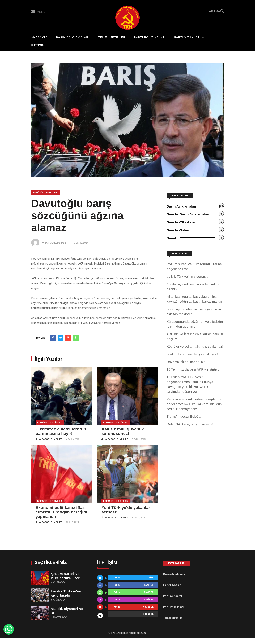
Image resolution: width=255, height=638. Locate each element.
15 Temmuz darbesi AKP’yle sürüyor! (194, 369)
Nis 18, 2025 (72, 522)
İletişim (38, 45)
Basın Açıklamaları (73, 37)
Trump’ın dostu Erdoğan (184, 416)
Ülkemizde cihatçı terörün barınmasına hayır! (61, 431)
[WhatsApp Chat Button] (8, 629)
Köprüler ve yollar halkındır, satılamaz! (195, 346)
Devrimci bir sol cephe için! (186, 362)
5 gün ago (58, 600)
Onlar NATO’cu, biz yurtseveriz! (190, 424)
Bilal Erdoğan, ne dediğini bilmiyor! (192, 354)
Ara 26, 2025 (72, 439)
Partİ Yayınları (187, 37)
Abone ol (148, 607)
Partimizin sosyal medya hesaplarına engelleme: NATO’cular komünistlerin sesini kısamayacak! (194, 404)
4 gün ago (58, 582)
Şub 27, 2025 (138, 518)
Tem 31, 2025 (139, 439)
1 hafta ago (59, 617)
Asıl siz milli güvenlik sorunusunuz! (122, 431)
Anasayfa (39, 37)
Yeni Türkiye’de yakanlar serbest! (125, 509)
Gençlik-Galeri (178, 230)
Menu (41, 12)
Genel (171, 238)
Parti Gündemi (172, 596)
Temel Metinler (111, 37)
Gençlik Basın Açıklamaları (188, 214)
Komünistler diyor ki (45, 192)
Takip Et (149, 585)
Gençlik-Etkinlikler (181, 222)
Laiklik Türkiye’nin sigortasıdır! (189, 276)
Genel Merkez (58, 242)
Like (151, 578)
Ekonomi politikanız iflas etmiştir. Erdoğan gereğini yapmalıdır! (61, 512)
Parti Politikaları (150, 37)
